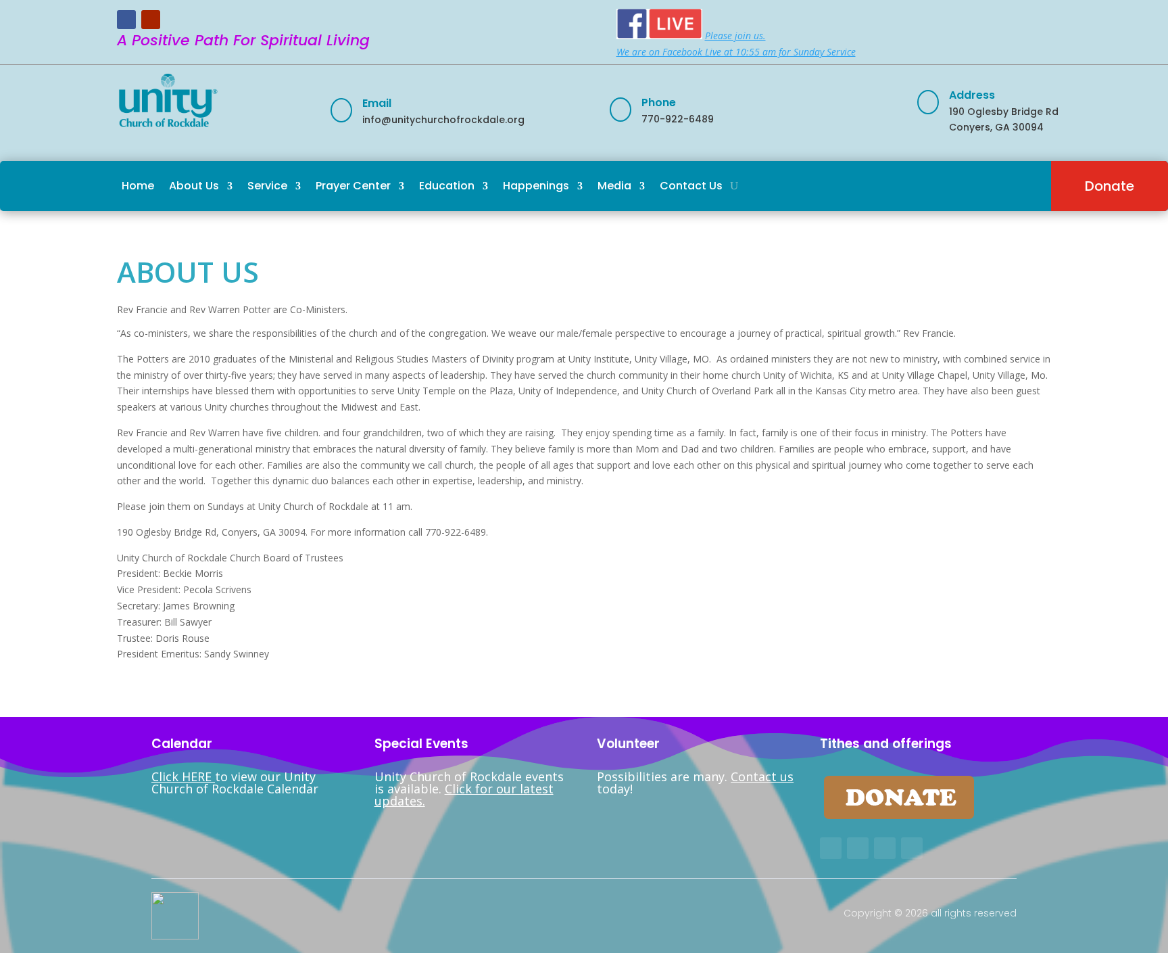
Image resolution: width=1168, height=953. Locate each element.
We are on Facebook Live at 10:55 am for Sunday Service (736, 51)
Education (446, 185)
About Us (194, 185)
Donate (1109, 186)
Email (376, 103)
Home (138, 185)
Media (614, 185)
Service (267, 185)
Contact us (762, 776)
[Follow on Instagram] (885, 848)
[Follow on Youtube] (150, 19)
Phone (658, 102)
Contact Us (691, 185)
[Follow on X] (858, 848)
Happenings (536, 185)
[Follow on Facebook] (126, 19)
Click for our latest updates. (464, 795)
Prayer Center (353, 185)
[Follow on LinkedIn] (912, 848)
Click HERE (183, 776)
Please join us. (735, 35)
